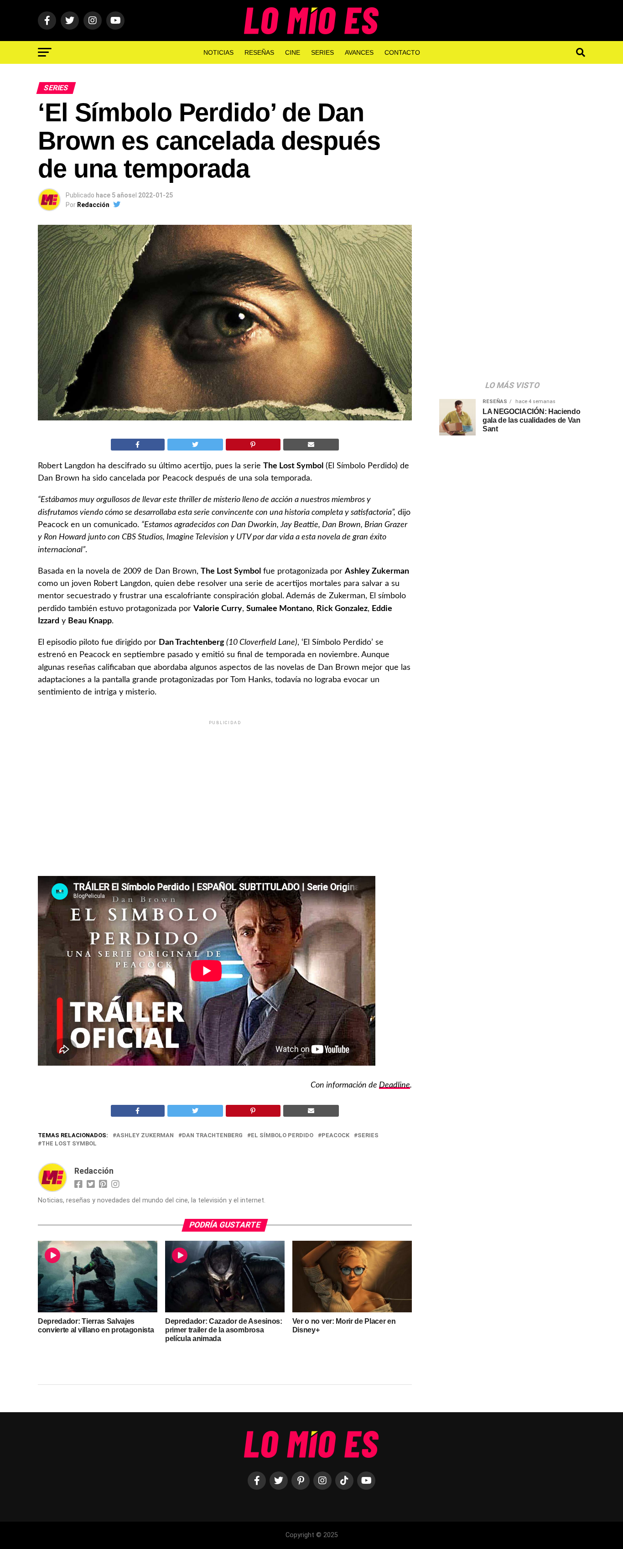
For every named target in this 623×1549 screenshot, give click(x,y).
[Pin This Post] (253, 445)
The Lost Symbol (69, 1144)
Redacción (93, 204)
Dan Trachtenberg (212, 1136)
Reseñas (259, 52)
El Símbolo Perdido (282, 1136)
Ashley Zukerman (145, 1136)
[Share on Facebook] (138, 445)
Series (322, 52)
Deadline (394, 1085)
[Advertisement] (225, 791)
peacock (335, 1136)
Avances (359, 52)
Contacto (402, 52)
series (368, 1136)
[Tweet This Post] (195, 445)
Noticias (218, 52)
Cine (292, 52)
